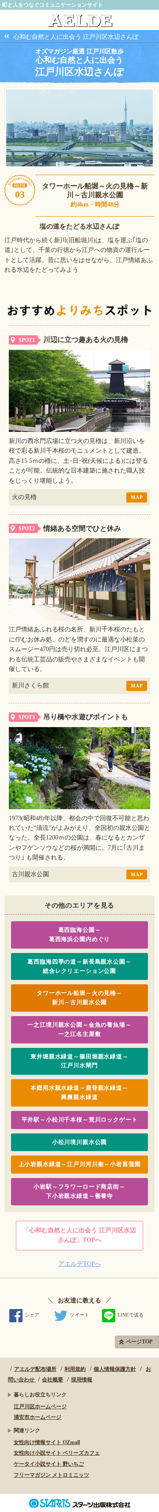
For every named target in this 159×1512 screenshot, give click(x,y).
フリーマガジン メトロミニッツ (51, 1475)
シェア (32, 1314)
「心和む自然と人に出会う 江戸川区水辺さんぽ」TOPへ (79, 1235)
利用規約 (75, 1369)
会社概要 (52, 1380)
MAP (137, 497)
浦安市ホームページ (37, 1417)
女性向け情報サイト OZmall (47, 1442)
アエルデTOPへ (79, 1264)
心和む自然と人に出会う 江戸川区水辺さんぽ (76, 37)
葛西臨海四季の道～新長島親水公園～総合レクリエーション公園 (79, 966)
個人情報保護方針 (115, 1369)
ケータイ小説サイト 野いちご (49, 1464)
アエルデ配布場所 (35, 1369)
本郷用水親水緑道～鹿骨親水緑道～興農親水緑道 (79, 1092)
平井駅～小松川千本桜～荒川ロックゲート (80, 1119)
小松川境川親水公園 (79, 1142)
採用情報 (81, 1380)
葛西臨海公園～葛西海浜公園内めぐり (79, 934)
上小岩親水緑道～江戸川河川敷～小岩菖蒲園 (80, 1164)
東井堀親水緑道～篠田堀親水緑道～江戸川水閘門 (79, 1061)
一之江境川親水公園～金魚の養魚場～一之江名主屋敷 (79, 1029)
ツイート (79, 1314)
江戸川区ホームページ (40, 1406)
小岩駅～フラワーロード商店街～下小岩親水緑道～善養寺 (79, 1191)
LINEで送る (130, 1314)
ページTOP (139, 1342)
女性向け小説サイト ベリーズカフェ (57, 1453)
